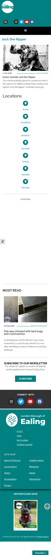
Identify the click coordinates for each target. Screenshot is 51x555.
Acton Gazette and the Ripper (19, 77)
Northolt (25, 135)
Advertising (34, 479)
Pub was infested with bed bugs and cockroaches (23, 332)
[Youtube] (26, 22)
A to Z (20, 431)
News (33, 326)
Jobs (19, 436)
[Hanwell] (25, 168)
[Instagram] (16, 22)
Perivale (26, 187)
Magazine (34, 466)
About (32, 473)
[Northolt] (25, 129)
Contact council (24, 444)
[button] (6, 22)
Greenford (25, 122)
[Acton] (25, 103)
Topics (7, 473)
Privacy (7, 485)
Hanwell (25, 174)
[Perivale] (25, 181)
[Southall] (25, 142)
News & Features (12, 460)
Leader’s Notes (36, 460)
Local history (42, 73)
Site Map (10, 454)
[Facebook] (32, 22)
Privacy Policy (43, 537)
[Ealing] (25, 155)
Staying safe (41, 326)
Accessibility (10, 479)
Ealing (25, 161)
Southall (25, 148)
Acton (26, 109)
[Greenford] (25, 116)
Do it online (22, 440)
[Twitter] (21, 22)
